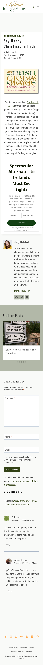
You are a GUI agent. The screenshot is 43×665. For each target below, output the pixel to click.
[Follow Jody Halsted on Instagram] (21, 297)
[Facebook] (5, 636)
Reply (8, 545)
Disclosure (23, 648)
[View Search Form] (33, 7)
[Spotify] (27, 636)
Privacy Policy (13, 648)
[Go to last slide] (6, 340)
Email (8, 449)
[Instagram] (11, 636)
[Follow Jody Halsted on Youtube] (27, 297)
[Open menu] (38, 6)
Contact (31, 648)
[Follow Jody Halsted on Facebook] (16, 297)
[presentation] (21, 333)
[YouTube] (21, 636)
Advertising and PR (17, 651)
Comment (10, 398)
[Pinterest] (37, 636)
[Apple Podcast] (32, 636)
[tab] (17, 362)
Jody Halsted (11, 52)
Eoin (14, 517)
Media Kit (29, 651)
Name (8, 436)
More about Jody (22, 290)
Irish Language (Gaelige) (14, 36)
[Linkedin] (16, 636)
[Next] (36, 340)
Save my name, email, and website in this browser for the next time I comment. (21, 460)
